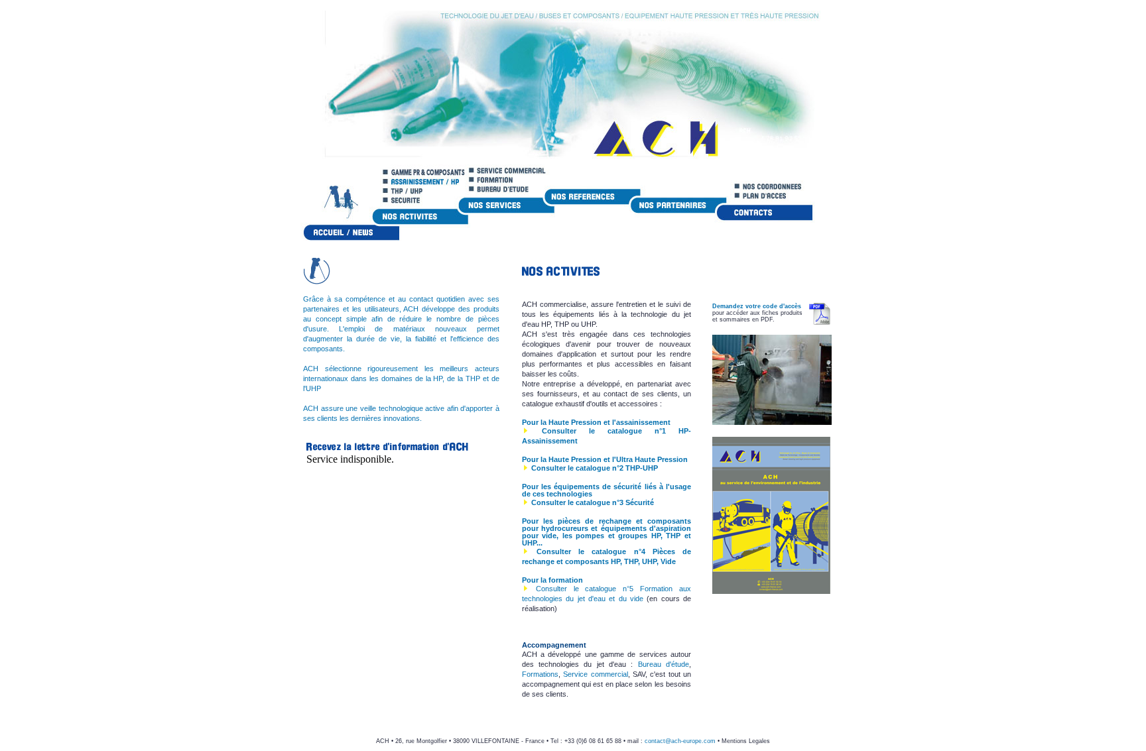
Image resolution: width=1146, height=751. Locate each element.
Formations (540, 674)
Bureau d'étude (663, 664)
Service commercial (595, 674)
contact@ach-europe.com (680, 741)
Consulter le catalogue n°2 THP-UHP (594, 468)
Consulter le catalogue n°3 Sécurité (592, 502)
